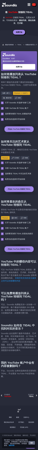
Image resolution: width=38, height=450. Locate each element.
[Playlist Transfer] (9, 4)
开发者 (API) (24, 427)
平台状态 (33, 435)
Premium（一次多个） (21, 93)
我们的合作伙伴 (9, 422)
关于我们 (21, 422)
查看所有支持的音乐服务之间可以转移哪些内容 (18, 279)
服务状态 (25, 435)
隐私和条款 (17, 435)
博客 (10, 417)
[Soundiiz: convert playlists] (19, 411)
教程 (17, 417)
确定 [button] (32, 443)
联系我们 (13, 427)
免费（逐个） (6, 93)
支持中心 (26, 417)
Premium (5, 158)
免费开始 (19, 32)
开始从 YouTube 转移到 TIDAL (19, 129)
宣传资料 (31, 422)
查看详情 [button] (11, 445)
